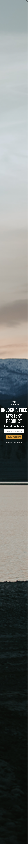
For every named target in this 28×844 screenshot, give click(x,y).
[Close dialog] (26, 2)
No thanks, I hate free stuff (14, 442)
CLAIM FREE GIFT (14, 437)
